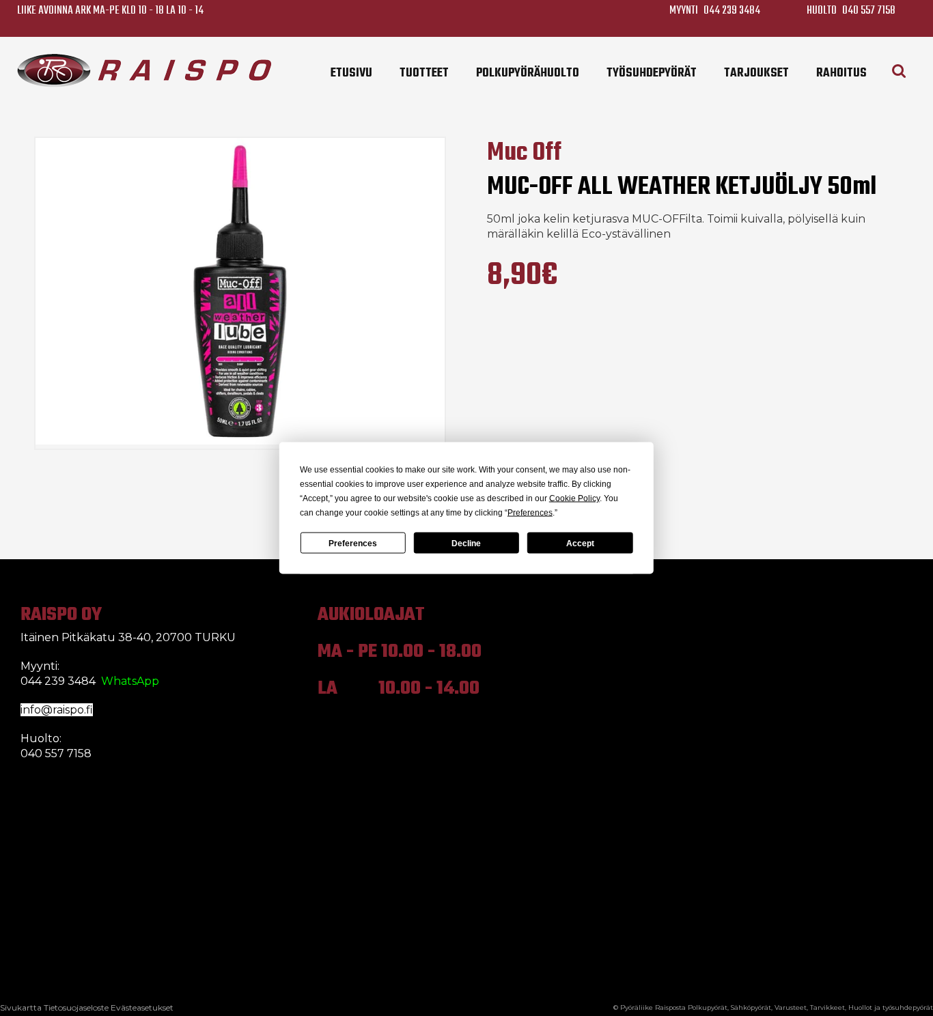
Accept (580, 543)
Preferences (353, 543)
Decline (466, 543)
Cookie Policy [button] (574, 498)
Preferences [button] (530, 513)
